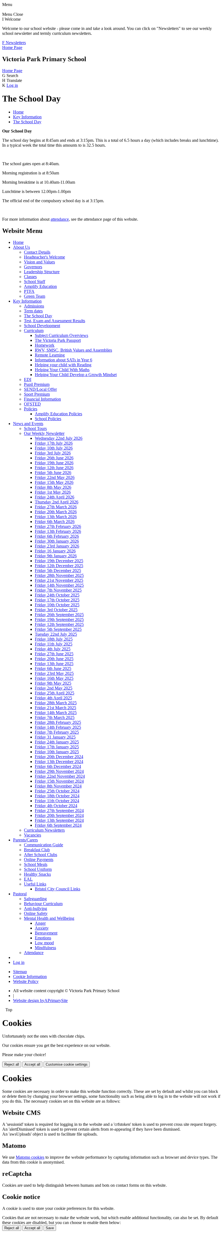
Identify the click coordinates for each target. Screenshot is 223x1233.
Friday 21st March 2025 (55, 707)
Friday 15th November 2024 (59, 781)
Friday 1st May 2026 (53, 492)
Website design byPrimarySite (40, 1000)
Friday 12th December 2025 (59, 565)
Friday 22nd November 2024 (60, 776)
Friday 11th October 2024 (57, 800)
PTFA (29, 291)
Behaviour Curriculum (43, 903)
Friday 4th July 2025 (52, 649)
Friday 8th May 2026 (53, 487)
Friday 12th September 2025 (59, 624)
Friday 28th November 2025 (59, 575)
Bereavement (46, 933)
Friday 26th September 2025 (59, 614)
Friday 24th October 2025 (57, 595)
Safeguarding (35, 898)
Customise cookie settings (67, 1064)
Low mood (44, 942)
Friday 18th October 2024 (57, 796)
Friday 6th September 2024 (58, 825)
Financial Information (42, 399)
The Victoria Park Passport (58, 340)
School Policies (48, 418)
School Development (42, 325)
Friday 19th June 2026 (54, 462)
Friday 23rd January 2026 (57, 546)
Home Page (12, 47)
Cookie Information (30, 976)
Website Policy (26, 981)
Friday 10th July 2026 (54, 448)
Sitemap (20, 971)
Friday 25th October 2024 (57, 791)
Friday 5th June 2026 (53, 472)
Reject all (11, 1064)
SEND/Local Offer (40, 389)
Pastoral (20, 893)
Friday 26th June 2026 (54, 458)
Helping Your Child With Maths (62, 369)
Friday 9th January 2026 (56, 556)
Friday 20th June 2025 (54, 658)
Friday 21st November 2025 (59, 580)
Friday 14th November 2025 (59, 585)
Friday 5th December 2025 (58, 570)
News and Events (28, 423)
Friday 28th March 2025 (56, 702)
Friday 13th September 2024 (59, 820)
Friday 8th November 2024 (58, 786)
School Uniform (38, 869)
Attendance (34, 952)
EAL (28, 879)
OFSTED (32, 404)
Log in (12, 85)
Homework (44, 345)
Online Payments (38, 859)
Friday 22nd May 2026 (55, 477)
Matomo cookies (30, 1157)
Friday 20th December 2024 (59, 756)
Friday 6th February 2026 (57, 536)
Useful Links (35, 884)
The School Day (27, 121)
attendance (60, 219)
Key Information (27, 117)
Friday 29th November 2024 (59, 771)
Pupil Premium (36, 384)
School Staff (34, 281)
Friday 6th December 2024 (58, 766)
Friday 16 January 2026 (55, 551)
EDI (27, 379)
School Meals (35, 864)
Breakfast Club (37, 849)
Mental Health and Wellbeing (49, 918)
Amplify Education (40, 286)
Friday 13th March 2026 (56, 516)
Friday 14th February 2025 (58, 727)
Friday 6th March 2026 (55, 521)
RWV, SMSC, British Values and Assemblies (73, 350)
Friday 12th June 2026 (54, 467)
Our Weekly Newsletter (44, 433)
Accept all (32, 1064)
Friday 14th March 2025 (56, 712)
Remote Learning (50, 355)
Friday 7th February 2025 (57, 732)
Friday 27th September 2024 (59, 810)
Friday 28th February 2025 (58, 722)
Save (50, 1228)
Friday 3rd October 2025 (56, 609)
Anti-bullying (35, 908)
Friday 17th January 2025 (57, 747)
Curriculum (34, 330)
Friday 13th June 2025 (54, 663)
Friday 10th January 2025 (57, 751)
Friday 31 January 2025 (55, 737)
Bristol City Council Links (57, 889)
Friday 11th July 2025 (53, 644)
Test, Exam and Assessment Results (54, 320)
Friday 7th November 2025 (58, 590)
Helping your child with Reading (63, 364)
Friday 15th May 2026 (54, 482)
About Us (21, 247)
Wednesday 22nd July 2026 (58, 438)
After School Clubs (40, 854)
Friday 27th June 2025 (54, 653)
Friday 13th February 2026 (58, 531)
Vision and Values (39, 262)
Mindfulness (45, 947)
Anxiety (42, 928)
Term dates (33, 311)
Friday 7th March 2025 (55, 717)
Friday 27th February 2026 (58, 526)
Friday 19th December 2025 (59, 560)
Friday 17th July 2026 (54, 443)
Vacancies (32, 835)
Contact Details (37, 252)
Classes (30, 276)
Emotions (43, 938)
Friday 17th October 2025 (57, 600)
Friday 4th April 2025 (53, 698)
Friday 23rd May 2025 (54, 673)
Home (18, 112)
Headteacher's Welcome (44, 257)
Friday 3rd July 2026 (53, 453)
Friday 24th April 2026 (54, 497)
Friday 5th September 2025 (58, 629)
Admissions (34, 306)
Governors (33, 267)
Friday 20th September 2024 (59, 815)
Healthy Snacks (37, 874)
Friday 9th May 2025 (53, 683)
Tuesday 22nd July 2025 (56, 634)
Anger (40, 923)
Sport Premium (37, 394)
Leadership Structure (42, 271)
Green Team (34, 296)
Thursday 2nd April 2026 (56, 502)
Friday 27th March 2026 (56, 507)
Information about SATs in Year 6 (63, 360)
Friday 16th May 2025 (54, 678)
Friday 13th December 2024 (59, 761)
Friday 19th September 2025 (59, 619)
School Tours (35, 428)
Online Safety (36, 913)
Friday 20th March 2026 (56, 511)
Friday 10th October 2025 (57, 604)
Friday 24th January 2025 (57, 742)
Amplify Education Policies (58, 413)
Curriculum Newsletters (44, 830)
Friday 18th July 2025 (54, 639)
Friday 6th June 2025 (53, 668)
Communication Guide (43, 845)
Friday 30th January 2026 (57, 541)
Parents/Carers (25, 840)
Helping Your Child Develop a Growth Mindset (76, 374)
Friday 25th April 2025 (54, 693)
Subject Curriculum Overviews (61, 335)
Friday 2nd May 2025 (53, 688)
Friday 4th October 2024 (56, 805)
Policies (30, 409)
